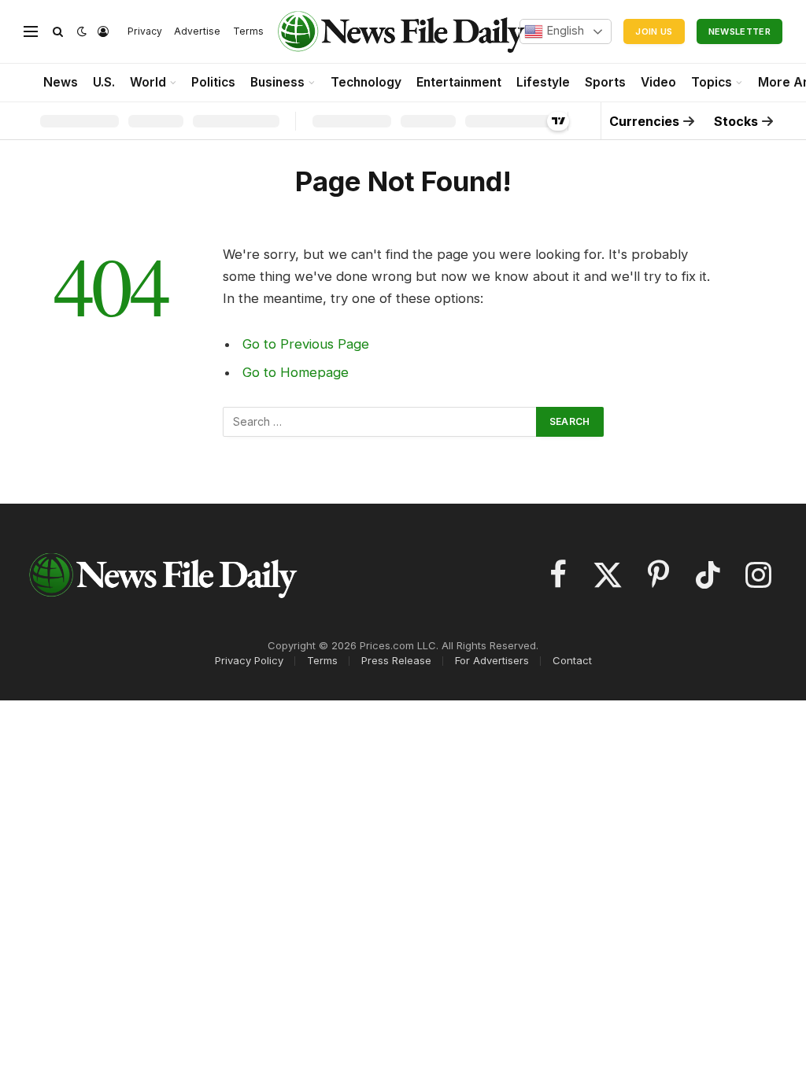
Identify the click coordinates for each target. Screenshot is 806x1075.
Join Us (653, 31)
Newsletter (739, 31)
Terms (248, 31)
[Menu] (31, 32)
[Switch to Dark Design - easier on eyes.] (82, 31)
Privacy (145, 31)
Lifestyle (543, 82)
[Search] (58, 32)
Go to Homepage (295, 372)
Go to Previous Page (305, 344)
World (148, 82)
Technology (366, 82)
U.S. (104, 82)
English (563, 31)
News (60, 82)
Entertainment (458, 82)
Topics (711, 82)
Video (658, 82)
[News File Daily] (400, 31)
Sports (605, 82)
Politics (213, 82)
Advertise (197, 31)
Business (277, 82)
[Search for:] (380, 422)
